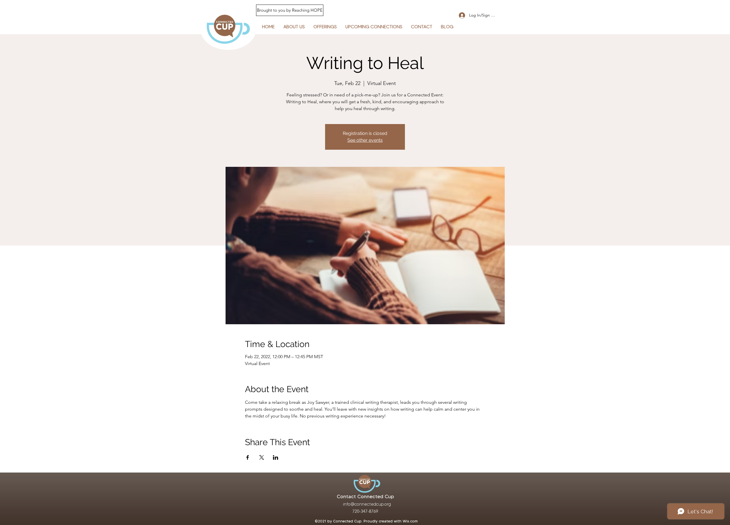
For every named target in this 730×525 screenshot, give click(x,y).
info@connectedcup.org (367, 504)
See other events (365, 140)
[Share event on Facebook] (247, 457)
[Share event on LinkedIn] (275, 457)
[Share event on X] (261, 457)
